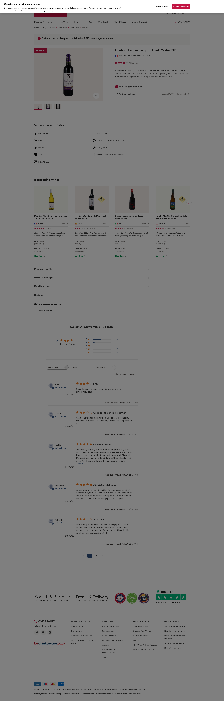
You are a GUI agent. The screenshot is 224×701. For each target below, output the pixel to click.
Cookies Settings (161, 6)
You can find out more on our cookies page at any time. (36, 11)
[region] (112, 6)
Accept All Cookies (181, 6)
